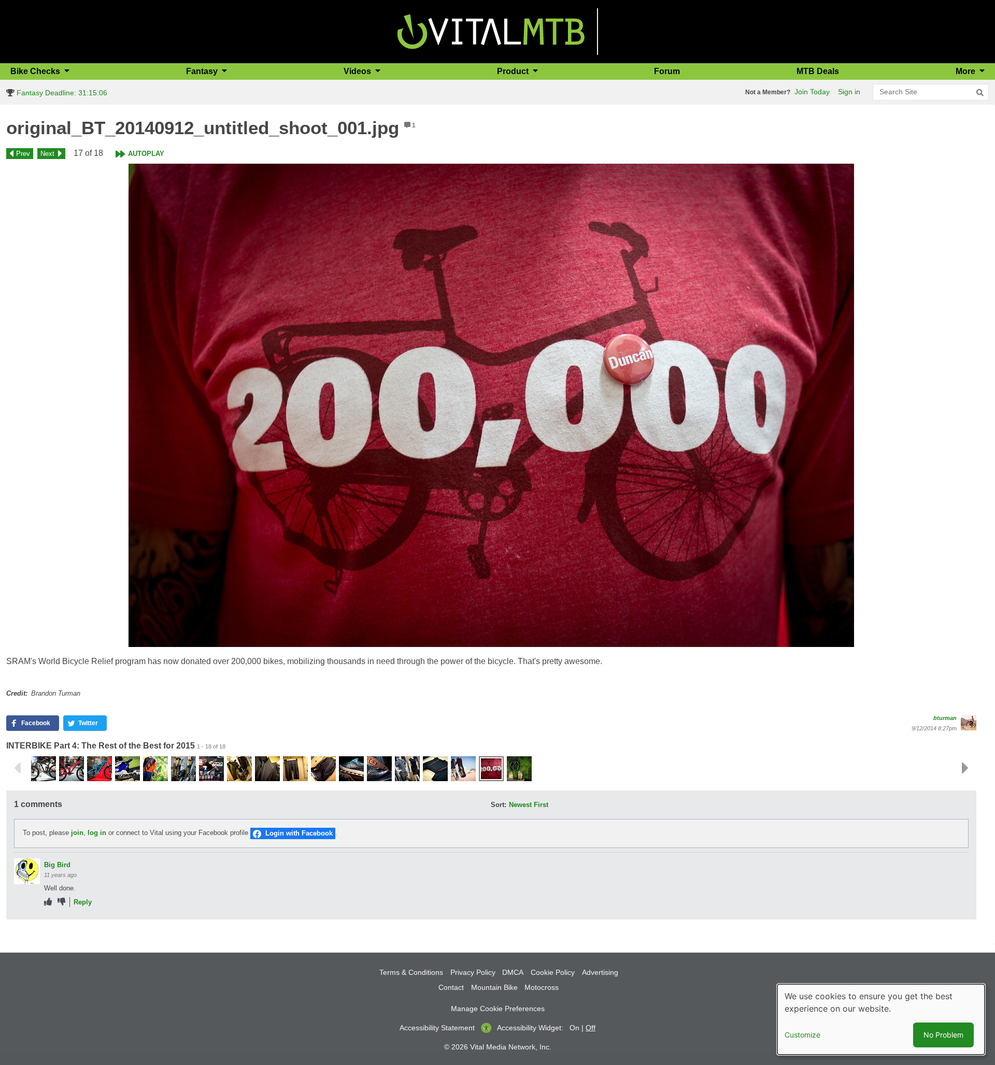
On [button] (574, 1028)
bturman (945, 718)
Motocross (541, 987)
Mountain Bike (494, 987)
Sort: (498, 805)
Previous (17, 768)
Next (47, 153)
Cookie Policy (553, 972)
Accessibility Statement (437, 1028)
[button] (491, 405)
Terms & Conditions (411, 972)
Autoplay (146, 153)
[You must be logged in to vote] (48, 902)
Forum (667, 71)
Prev (23, 153)
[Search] (980, 92)
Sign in (849, 92)
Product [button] (514, 71)
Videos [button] (358, 71)
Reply (83, 902)
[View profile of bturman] (968, 722)
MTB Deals (818, 71)
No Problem (943, 1034)
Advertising (600, 972)
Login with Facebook (299, 833)
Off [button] (590, 1028)
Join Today (812, 92)
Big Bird (57, 865)
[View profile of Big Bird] (27, 871)
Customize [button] (802, 1034)
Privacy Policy (472, 972)
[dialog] (881, 1019)
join (77, 833)
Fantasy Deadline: (61, 93)
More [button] (966, 71)
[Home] (491, 30)
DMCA (512, 972)
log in (97, 833)
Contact (451, 987)
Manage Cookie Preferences (498, 1008)
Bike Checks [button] (36, 71)
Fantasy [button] (203, 71)
